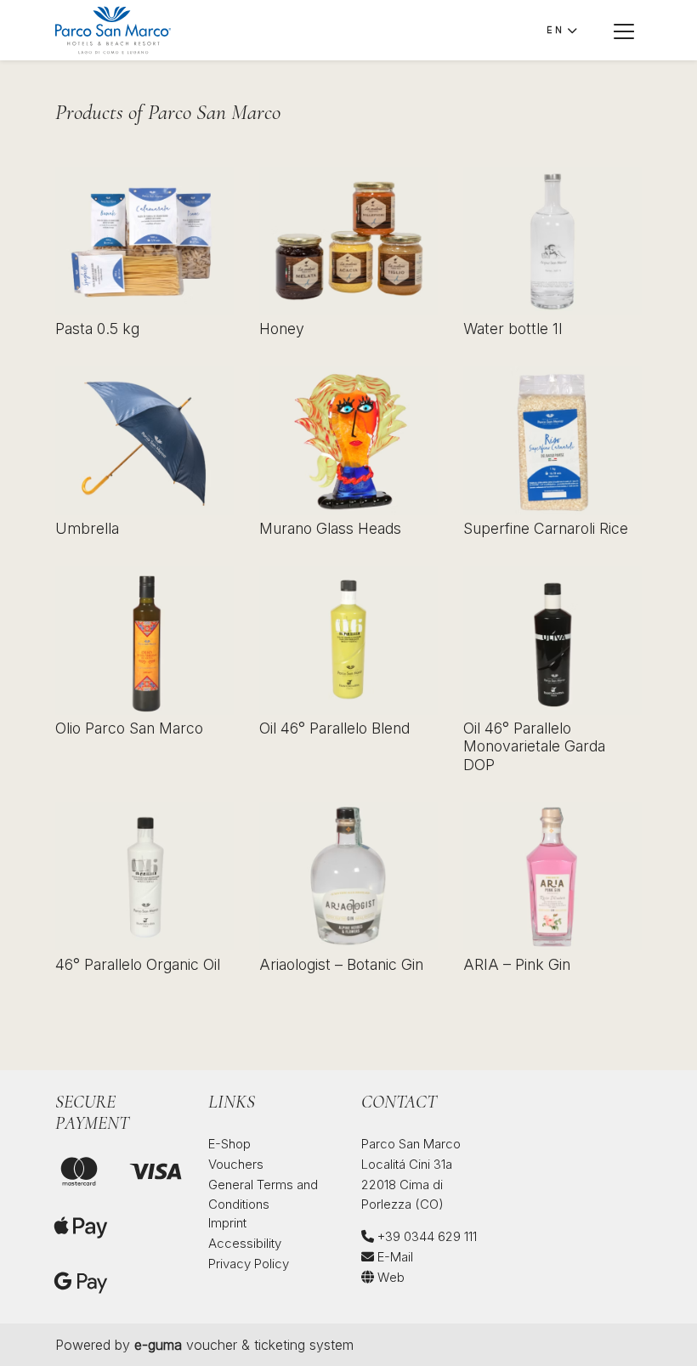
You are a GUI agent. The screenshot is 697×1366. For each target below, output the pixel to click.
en (555, 30)
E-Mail (393, 1257)
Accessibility (244, 1243)
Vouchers (236, 1164)
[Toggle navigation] (624, 30)
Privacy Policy (248, 1263)
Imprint (227, 1223)
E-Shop (229, 1144)
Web (389, 1277)
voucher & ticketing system (244, 1344)
